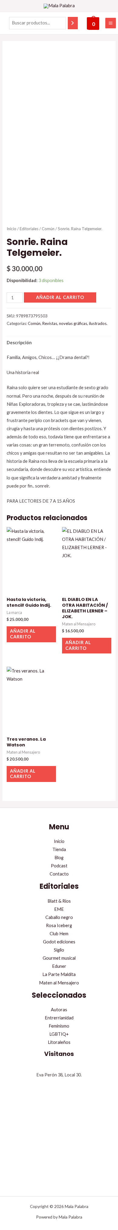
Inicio (11, 228)
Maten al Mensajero (59, 982)
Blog (59, 857)
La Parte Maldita (59, 974)
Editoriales (29, 228)
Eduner (59, 966)
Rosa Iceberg (59, 925)
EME (59, 909)
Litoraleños (59, 1042)
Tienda (59, 849)
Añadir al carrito (60, 297)
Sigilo (59, 949)
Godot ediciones (59, 941)
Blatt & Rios (59, 901)
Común (48, 228)
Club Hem (59, 933)
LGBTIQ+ (59, 1034)
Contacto (59, 873)
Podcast (59, 865)
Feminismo (59, 1025)
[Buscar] (73, 23)
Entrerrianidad (59, 1017)
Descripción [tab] (19, 342)
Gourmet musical (59, 958)
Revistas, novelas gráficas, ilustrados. (74, 323)
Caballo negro (59, 917)
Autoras (59, 1009)
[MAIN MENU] (110, 23)
